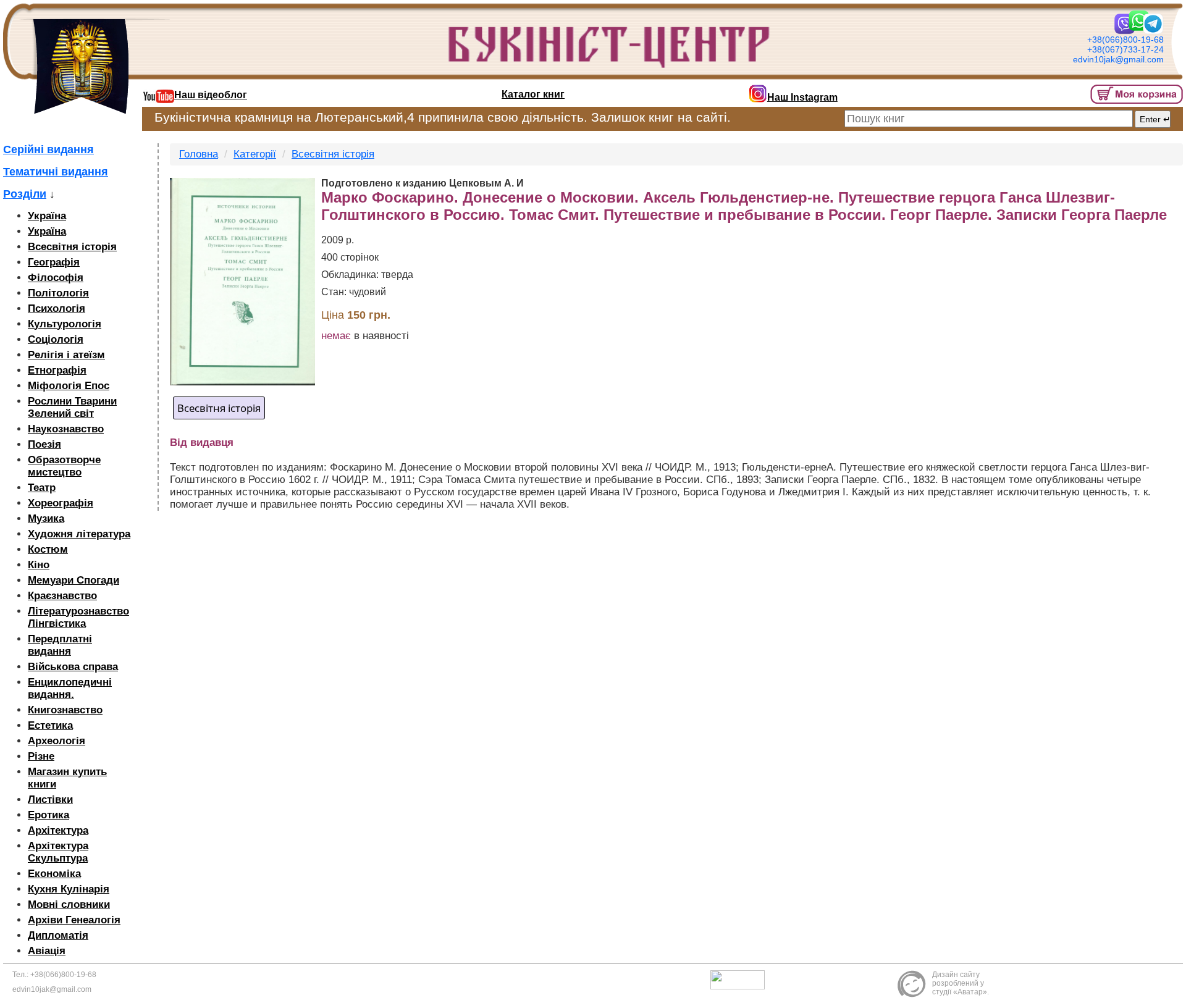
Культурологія (64, 324)
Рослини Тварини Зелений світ (72, 407)
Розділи (24, 194)
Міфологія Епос (68, 386)
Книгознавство (65, 710)
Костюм (48, 549)
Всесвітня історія (72, 247)
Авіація (46, 951)
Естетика (50, 725)
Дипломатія (58, 935)
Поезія (44, 444)
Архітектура (58, 830)
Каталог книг (533, 94)
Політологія (58, 293)
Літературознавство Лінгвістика (78, 617)
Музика (46, 518)
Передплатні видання (60, 645)
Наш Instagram (802, 97)
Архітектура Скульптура (58, 852)
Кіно (38, 565)
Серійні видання (48, 149)
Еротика (48, 815)
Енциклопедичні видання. (70, 688)
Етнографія (57, 370)
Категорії (254, 154)
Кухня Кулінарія (68, 889)
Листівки (50, 799)
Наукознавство (66, 429)
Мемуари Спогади (73, 580)
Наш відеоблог (210, 95)
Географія (54, 262)
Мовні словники (69, 904)
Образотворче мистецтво (64, 466)
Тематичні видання (55, 172)
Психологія (56, 308)
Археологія (56, 741)
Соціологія (55, 339)
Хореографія (60, 503)
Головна (198, 154)
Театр (42, 487)
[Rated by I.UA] (740, 979)
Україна (47, 216)
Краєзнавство (62, 596)
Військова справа (73, 667)
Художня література (79, 534)
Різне (41, 756)
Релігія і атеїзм (66, 355)
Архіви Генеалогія (74, 920)
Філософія (55, 277)
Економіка (54, 873)
